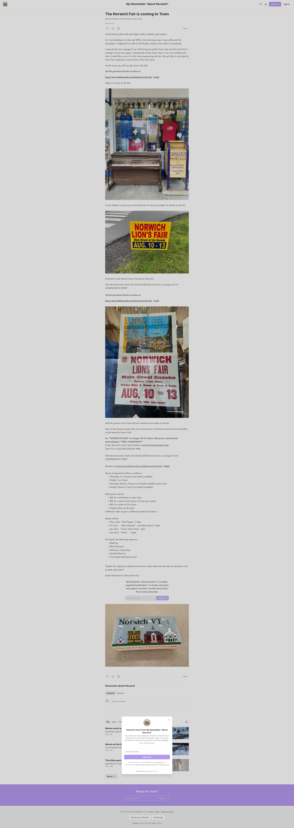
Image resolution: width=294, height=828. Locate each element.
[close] (169, 720)
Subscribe (147, 757)
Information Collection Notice (146, 765)
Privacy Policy (164, 765)
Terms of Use (158, 762)
